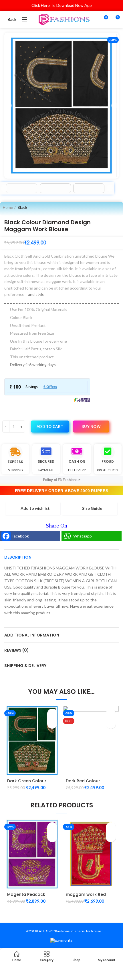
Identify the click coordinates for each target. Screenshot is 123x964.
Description (17, 557)
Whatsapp (82, 535)
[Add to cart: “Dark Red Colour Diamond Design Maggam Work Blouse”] (111, 714)
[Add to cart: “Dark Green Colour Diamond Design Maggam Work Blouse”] (52, 714)
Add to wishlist (35, 508)
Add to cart (50, 426)
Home (8, 207)
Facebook (20, 535)
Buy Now (91, 426)
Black (22, 207)
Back (12, 19)
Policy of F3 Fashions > (61, 480)
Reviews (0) (16, 650)
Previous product (106, 207)
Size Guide (92, 508)
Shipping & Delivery (25, 665)
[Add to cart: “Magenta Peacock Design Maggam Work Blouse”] (52, 827)
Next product (117, 207)
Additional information (31, 635)
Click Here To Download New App (61, 5)
